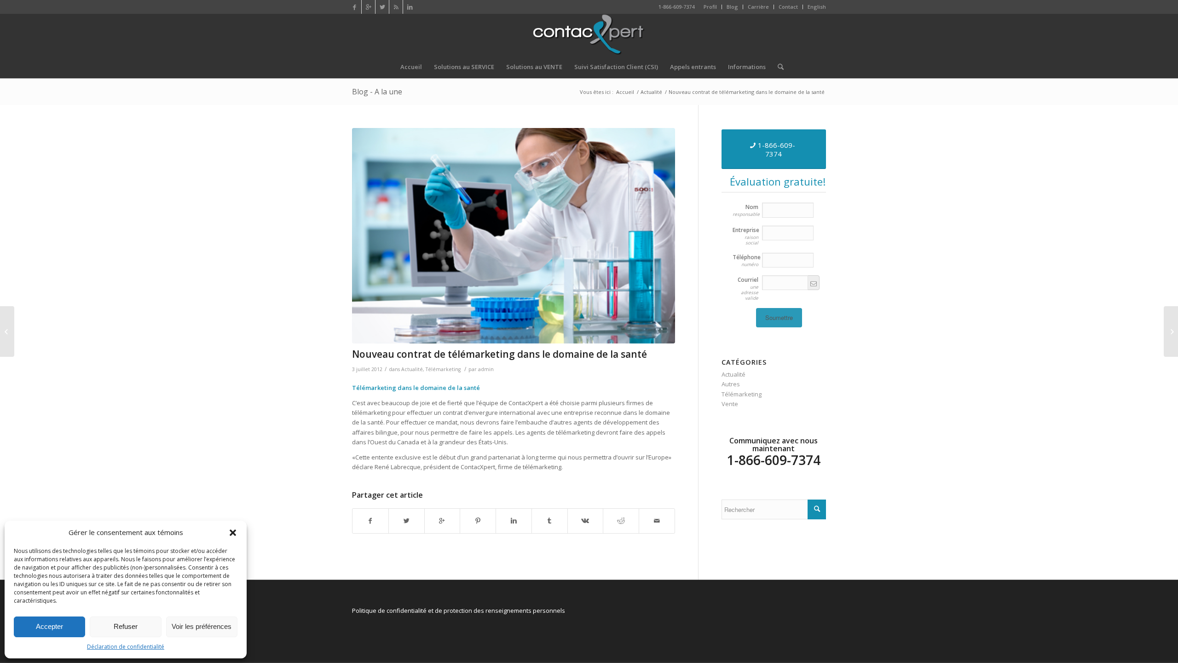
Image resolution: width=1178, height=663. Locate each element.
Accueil (625, 91)
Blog (732, 6)
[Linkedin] (410, 7)
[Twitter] (382, 7)
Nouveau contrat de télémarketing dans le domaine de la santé (499, 354)
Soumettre (779, 317)
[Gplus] (368, 7)
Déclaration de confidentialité (125, 647)
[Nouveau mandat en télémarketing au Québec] (1171, 331)
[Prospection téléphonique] (7, 331)
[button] (232, 532)
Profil (710, 6)
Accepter (49, 626)
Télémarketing (443, 369)
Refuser (126, 626)
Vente (730, 404)
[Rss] (396, 7)
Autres (731, 384)
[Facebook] (354, 7)
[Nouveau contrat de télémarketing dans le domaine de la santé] (513, 235)
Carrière (758, 6)
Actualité (651, 91)
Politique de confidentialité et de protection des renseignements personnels (458, 610)
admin (486, 369)
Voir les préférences (201, 626)
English (817, 6)
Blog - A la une (377, 92)
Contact (788, 6)
